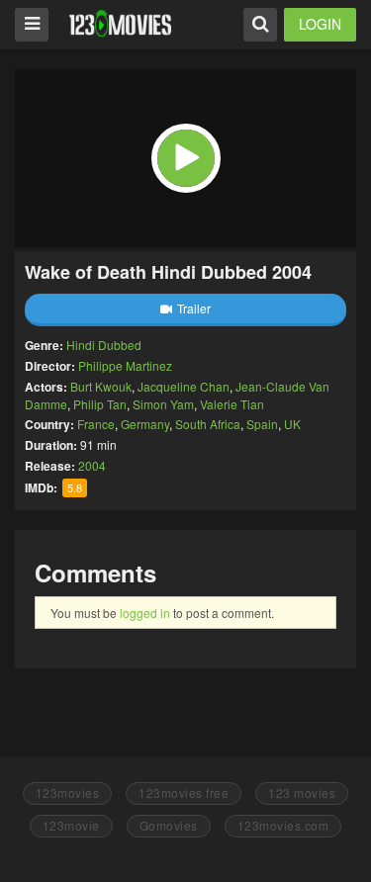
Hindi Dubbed (103, 344)
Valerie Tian (232, 404)
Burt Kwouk (101, 386)
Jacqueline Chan (184, 386)
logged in (145, 612)
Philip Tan (100, 404)
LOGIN (320, 24)
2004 (92, 465)
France (96, 423)
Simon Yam (163, 404)
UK (292, 423)
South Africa (207, 423)
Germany (145, 423)
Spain (262, 423)
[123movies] (120, 23)
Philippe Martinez (125, 365)
